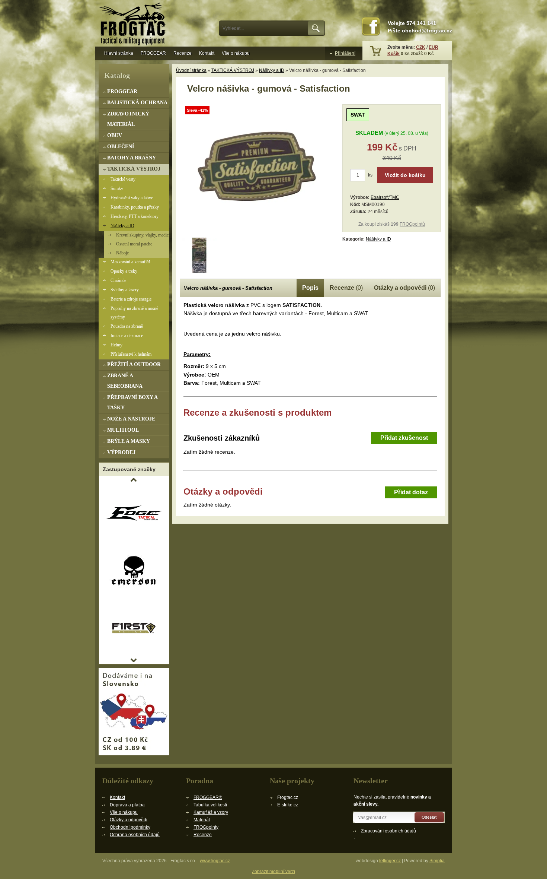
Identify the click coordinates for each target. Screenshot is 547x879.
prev (134, 480)
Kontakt (206, 53)
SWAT (358, 115)
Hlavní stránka (118, 53)
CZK (420, 47)
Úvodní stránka (191, 70)
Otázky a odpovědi (128, 819)
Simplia (437, 860)
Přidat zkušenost (404, 438)
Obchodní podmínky (130, 827)
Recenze (182, 53)
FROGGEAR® (207, 797)
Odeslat (430, 817)
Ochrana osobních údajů (135, 834)
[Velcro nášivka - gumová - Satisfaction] (258, 233)
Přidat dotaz (411, 492)
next (134, 660)
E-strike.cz (287, 804)
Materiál (201, 819)
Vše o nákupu (236, 53)
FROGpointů (412, 224)
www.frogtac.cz (215, 860)
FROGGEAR (153, 53)
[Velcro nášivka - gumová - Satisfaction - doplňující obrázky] (199, 255)
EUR (433, 47)
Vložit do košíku (405, 175)
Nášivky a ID (271, 70)
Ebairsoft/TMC (385, 197)
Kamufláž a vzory (210, 812)
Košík (393, 53)
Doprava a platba (127, 804)
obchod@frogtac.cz (427, 31)
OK (316, 28)
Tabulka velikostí (210, 804)
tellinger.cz (390, 860)
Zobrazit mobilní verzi (273, 871)
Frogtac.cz (134, 25)
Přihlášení (345, 53)
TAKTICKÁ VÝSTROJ (232, 70)
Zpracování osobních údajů (388, 831)
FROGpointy (205, 827)
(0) (346, 288)
